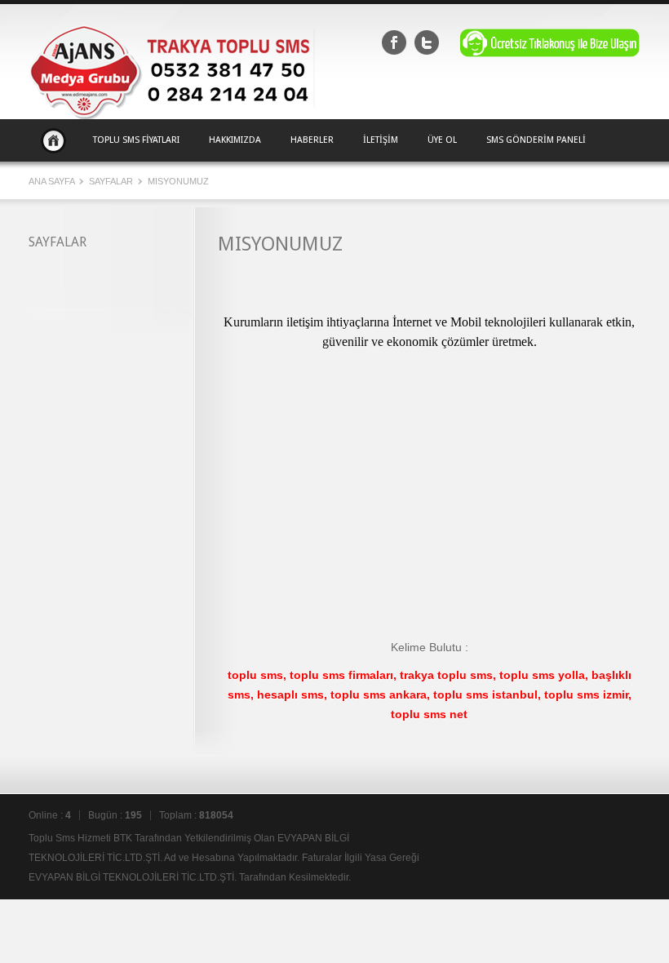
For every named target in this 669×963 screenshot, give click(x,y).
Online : (50, 815)
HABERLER (312, 140)
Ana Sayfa (53, 140)
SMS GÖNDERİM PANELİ (536, 140)
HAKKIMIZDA (235, 140)
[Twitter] (426, 42)
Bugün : (115, 815)
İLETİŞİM (380, 140)
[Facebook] (394, 42)
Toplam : (196, 815)
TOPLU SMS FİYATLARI (136, 140)
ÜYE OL (442, 140)
